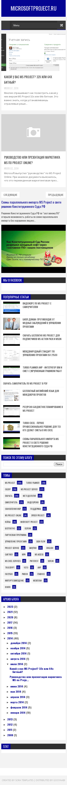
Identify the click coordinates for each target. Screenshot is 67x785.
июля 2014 (17, 664)
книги (7, 587)
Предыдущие (55, 195)
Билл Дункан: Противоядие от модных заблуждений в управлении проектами (42, 322)
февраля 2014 (19, 707)
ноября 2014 (18, 648)
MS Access (39, 554)
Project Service (12, 547)
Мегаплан (37, 580)
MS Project (10, 482)
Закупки (32, 547)
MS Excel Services (12, 561)
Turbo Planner (32, 482)
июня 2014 (17, 686)
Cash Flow (40, 541)
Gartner (9, 554)
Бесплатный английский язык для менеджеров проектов (41, 392)
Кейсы (8, 521)
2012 (10, 724)
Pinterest (34, 561)
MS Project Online (13, 515)
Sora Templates (24, 780)
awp (39, 567)
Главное (41, 574)
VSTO (26, 567)
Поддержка (35, 508)
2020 (10, 617)
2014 (10, 638)
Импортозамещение (14, 580)
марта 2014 (17, 702)
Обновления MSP (13, 508)
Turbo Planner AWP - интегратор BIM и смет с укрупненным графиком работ (42, 369)
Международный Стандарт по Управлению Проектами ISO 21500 (40, 353)
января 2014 (18, 712)
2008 (10, 735)
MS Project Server (29, 489)
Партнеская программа (15, 534)
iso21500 (9, 574)
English (49, 547)
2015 (10, 633)
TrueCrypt (10, 567)
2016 (10, 628)
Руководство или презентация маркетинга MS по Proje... (36, 678)
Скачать (8, 495)
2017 (10, 622)
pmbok (25, 574)
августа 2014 (18, 659)
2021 (10, 612)
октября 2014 (18, 653)
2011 (10, 730)
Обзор (7, 489)
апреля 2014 (18, 697)
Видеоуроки (33, 502)
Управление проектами (16, 541)
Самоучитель (11, 502)
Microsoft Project (29, 521)
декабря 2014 (19, 643)
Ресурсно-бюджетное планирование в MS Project (43, 408)
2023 (10, 606)
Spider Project (37, 515)
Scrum (51, 561)
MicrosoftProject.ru (34, 8)
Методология (29, 495)
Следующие (10, 195)
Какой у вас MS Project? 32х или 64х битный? (31, 670)
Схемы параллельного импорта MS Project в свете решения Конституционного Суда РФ (31, 204)
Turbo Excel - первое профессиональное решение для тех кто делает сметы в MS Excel (42, 426)
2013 (10, 719)
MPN (23, 554)
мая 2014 (16, 691)
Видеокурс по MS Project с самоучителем (37, 305)
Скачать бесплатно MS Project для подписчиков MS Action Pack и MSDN (42, 337)
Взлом (28, 528)
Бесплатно (10, 528)
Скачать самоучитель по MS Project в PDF (25, 383)
